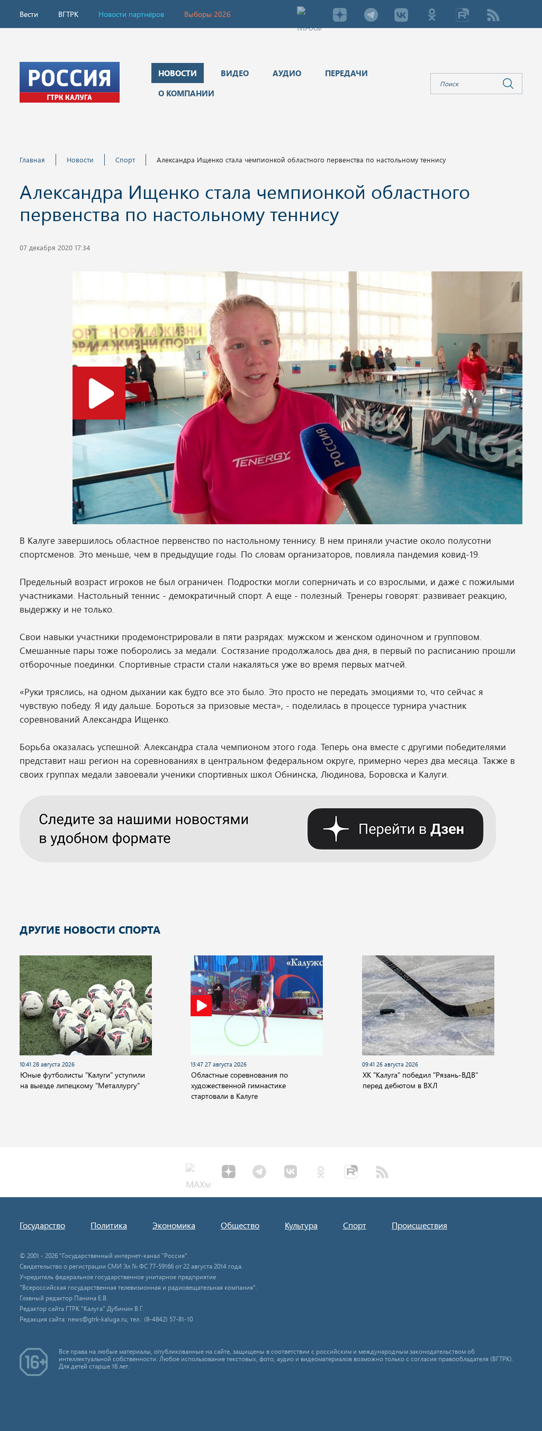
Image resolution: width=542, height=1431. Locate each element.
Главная (32, 159)
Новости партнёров (131, 14)
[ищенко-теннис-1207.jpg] (297, 401)
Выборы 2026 (207, 14)
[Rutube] (462, 15)
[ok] (432, 15)
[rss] (493, 15)
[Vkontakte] (401, 15)
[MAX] (309, 15)
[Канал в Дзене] (258, 827)
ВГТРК (68, 14)
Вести (29, 14)
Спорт (125, 159)
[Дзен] (340, 15)
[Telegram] (370, 15)
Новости (80, 159)
